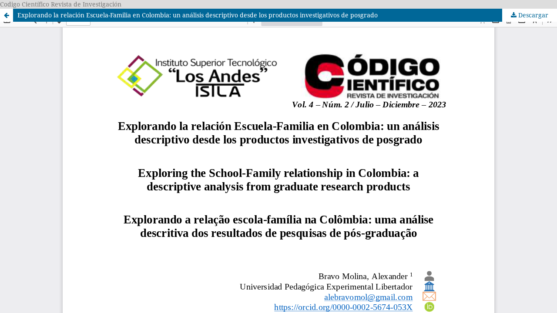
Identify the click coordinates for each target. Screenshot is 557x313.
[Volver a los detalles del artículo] (6, 15)
